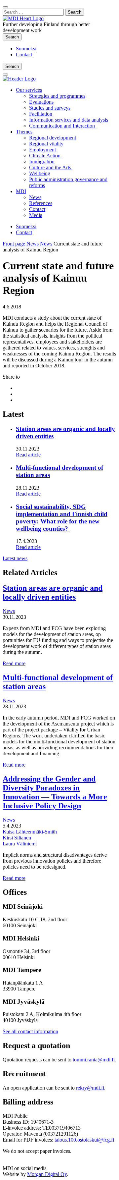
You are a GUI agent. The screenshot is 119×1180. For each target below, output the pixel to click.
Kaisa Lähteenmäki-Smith (30, 831)
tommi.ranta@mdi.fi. (94, 1059)
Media (35, 215)
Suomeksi (26, 48)
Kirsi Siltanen (17, 837)
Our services (29, 90)
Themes (24, 131)
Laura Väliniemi (20, 843)
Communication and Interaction (62, 126)
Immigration (42, 161)
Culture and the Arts (50, 167)
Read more (14, 663)
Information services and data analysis (68, 120)
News (35, 197)
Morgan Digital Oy (47, 1174)
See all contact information (30, 1031)
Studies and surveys (49, 108)
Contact (24, 54)
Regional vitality (46, 143)
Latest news (15, 558)
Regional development (52, 137)
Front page (14, 243)
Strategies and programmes (57, 96)
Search (13, 36)
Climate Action (45, 155)
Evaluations (41, 102)
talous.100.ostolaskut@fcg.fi (84, 1140)
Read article (28, 454)
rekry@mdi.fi (90, 1088)
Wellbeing (39, 173)
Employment (42, 149)
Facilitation (41, 114)
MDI (21, 191)
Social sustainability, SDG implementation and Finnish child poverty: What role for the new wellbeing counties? (61, 517)
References (40, 203)
